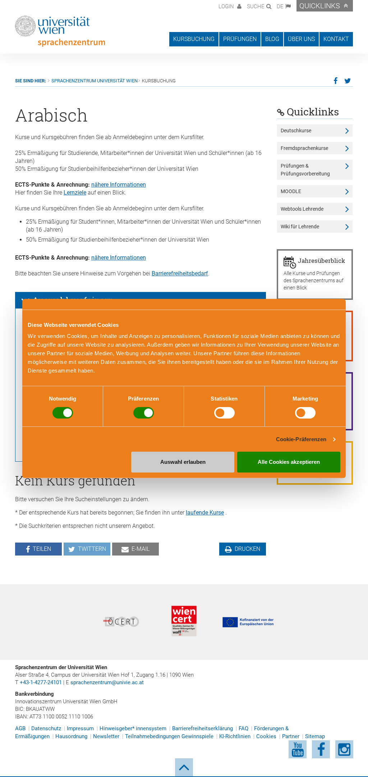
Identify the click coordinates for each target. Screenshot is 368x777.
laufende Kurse (205, 512)
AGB (20, 728)
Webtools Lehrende (302, 209)
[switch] (143, 413)
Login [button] (226, 6)
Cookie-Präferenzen (301, 439)
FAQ (243, 728)
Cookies (266, 736)
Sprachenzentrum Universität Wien (94, 80)
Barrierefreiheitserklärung (202, 728)
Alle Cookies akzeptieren (289, 462)
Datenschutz (46, 728)
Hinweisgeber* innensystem (133, 728)
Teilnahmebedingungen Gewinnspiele (169, 736)
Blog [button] (272, 39)
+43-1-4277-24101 (41, 682)
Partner (290, 736)
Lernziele (75, 192)
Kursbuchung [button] (194, 39)
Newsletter (106, 736)
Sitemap (315, 736)
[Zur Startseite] (60, 31)
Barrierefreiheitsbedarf (180, 273)
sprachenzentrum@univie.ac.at (107, 682)
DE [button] (280, 6)
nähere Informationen (118, 184)
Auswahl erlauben (183, 462)
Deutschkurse (296, 130)
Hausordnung (71, 736)
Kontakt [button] (336, 39)
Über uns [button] (301, 39)
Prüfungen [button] (240, 39)
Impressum (80, 728)
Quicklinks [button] (319, 5)
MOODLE (291, 191)
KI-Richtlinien (234, 736)
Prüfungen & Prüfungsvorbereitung (305, 170)
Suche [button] (255, 6)
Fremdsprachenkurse (304, 148)
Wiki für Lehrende (300, 226)
